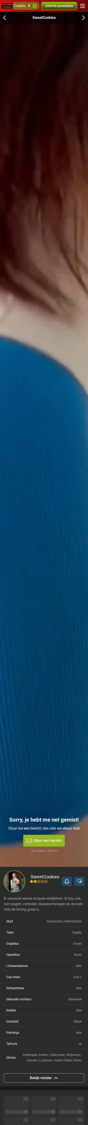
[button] (67, 881)
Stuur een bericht (48, 840)
